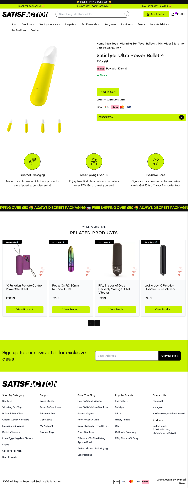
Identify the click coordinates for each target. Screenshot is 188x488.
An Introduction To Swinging (93, 448)
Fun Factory (121, 401)
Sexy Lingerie (9, 457)
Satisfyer (120, 407)
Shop (14, 24)
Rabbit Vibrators (11, 432)
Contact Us (46, 420)
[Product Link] (24, 260)
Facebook (158, 401)
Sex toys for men (48, 24)
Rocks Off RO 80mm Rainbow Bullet (65, 287)
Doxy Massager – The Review (93, 426)
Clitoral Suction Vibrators (15, 420)
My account (46, 426)
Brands (141, 24)
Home (100, 43)
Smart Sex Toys (86, 432)
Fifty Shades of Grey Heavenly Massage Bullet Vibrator (114, 289)
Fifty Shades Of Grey (126, 438)
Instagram (158, 407)
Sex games (110, 24)
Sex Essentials (89, 24)
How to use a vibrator (90, 401)
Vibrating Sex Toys (132, 43)
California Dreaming (125, 432)
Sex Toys (27, 24)
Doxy (118, 426)
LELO (118, 413)
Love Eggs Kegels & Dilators (17, 438)
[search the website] (125, 14)
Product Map (47, 432)
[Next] (97, 323)
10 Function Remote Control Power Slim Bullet (24, 287)
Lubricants (127, 24)
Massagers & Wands (13, 426)
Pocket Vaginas (86, 413)
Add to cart (107, 92)
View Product (24, 309)
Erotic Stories (47, 401)
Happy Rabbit (122, 420)
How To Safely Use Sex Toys (93, 407)
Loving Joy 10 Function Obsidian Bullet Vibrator (160, 287)
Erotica (34, 30)
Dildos (5, 445)
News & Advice (158, 24)
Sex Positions (18, 30)
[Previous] (91, 323)
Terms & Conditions (50, 407)
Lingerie (69, 24)
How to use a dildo (88, 420)
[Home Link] (25, 14)
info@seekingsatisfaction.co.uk (169, 413)
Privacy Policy (47, 413)
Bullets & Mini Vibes (158, 43)
